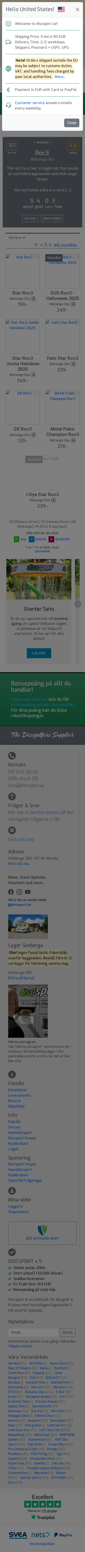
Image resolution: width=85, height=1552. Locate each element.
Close (71, 122)
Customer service (30, 102)
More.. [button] (60, 76)
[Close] (77, 9)
